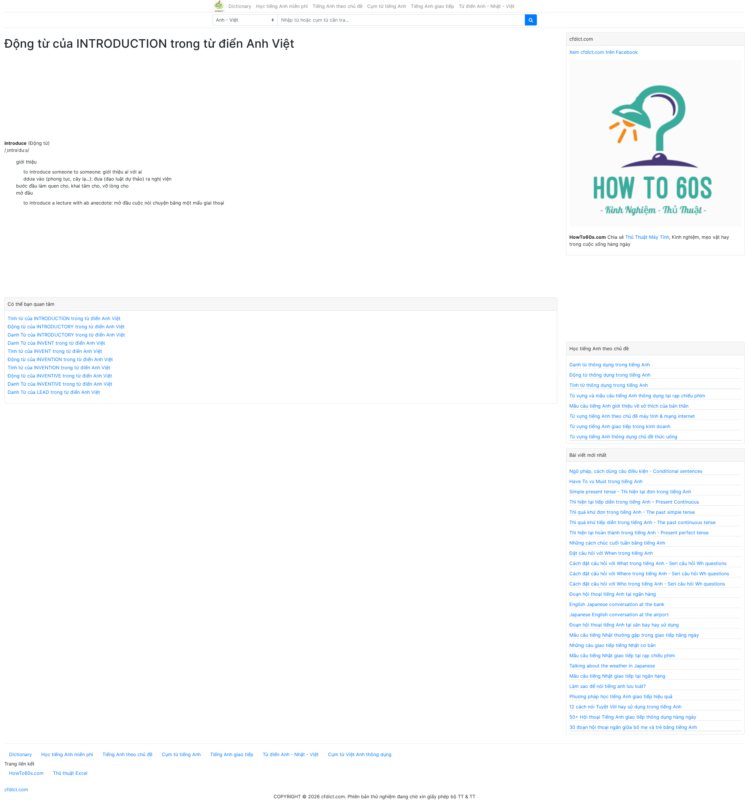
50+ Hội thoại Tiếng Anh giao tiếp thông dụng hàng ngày (632, 717)
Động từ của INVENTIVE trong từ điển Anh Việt (60, 376)
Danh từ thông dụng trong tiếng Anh (609, 365)
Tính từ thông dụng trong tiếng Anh (608, 385)
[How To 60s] (655, 146)
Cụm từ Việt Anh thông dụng (359, 754)
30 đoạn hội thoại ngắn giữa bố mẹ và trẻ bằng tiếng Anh (633, 727)
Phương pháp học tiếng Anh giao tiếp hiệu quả (620, 696)
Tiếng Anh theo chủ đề (337, 6)
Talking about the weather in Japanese (612, 666)
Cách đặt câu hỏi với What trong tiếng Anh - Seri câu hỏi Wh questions (647, 563)
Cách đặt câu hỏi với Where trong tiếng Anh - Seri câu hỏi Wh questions (649, 573)
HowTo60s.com (26, 773)
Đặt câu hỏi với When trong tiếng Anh (611, 553)
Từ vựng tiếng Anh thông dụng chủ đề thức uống (623, 437)
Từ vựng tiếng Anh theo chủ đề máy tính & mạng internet (632, 416)
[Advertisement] (184, 99)
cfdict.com (16, 789)
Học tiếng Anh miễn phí (282, 6)
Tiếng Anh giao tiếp (432, 6)
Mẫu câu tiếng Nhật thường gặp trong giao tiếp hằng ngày (634, 635)
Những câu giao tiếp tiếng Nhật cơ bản (612, 645)
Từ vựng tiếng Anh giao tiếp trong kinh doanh (619, 426)
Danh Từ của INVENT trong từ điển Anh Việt (56, 343)
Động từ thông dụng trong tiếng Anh (609, 375)
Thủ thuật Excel (70, 773)
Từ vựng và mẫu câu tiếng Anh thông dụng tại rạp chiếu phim (637, 396)
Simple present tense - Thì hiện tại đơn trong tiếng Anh (630, 492)
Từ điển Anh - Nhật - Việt (487, 6)
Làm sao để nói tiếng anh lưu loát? (607, 686)
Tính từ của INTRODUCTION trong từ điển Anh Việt (64, 318)
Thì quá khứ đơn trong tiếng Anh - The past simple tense (632, 512)
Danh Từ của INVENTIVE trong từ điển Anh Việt (60, 384)
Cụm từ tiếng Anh (386, 6)
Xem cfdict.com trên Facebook (603, 52)
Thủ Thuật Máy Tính (647, 237)
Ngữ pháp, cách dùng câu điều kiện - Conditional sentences (635, 471)
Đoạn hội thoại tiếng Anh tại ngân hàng (612, 594)
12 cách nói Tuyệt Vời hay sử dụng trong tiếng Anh (625, 707)
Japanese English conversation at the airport (619, 614)
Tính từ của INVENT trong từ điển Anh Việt (55, 351)
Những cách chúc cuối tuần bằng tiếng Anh (617, 543)
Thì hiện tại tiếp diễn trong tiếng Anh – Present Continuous (634, 502)
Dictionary (240, 6)
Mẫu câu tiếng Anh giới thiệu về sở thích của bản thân (628, 406)
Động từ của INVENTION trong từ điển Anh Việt (60, 359)
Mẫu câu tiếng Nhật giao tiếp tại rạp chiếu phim (622, 655)
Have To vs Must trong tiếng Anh (606, 481)
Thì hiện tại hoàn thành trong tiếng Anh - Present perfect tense (639, 532)
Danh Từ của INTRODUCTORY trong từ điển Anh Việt (66, 335)
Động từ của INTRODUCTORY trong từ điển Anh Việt (66, 326)
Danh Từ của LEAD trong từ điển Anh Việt (54, 392)
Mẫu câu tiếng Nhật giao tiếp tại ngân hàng (617, 676)
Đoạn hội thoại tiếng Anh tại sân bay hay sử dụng (624, 625)
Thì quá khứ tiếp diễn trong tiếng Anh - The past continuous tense (642, 522)
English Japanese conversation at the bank (616, 604)
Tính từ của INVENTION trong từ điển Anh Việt (59, 367)
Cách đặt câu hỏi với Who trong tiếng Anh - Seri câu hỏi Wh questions (647, 584)
